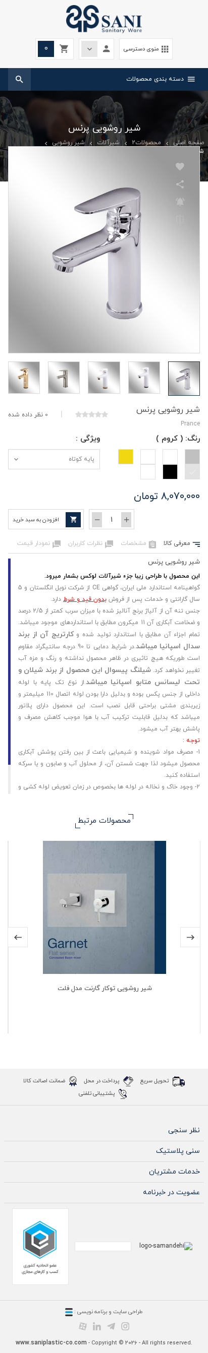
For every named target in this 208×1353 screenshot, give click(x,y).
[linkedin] (96, 1325)
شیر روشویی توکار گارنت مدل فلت (105, 988)
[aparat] (82, 1325)
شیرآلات (108, 143)
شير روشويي (68, 143)
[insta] (125, 1325)
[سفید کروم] (147, 456)
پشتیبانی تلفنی (97, 1093)
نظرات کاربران (90, 544)
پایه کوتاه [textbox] (81, 459)
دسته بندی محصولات (160, 79)
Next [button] (190, 937)
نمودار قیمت (39, 544)
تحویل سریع (155, 1080)
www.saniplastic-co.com (51, 1343)
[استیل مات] (192, 456)
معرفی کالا (182, 544)
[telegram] (111, 1325)
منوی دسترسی (146, 49)
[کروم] (192, 471)
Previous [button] (18, 937)
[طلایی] (125, 456)
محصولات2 (146, 143)
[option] (104, 937)
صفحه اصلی (188, 143)
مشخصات (138, 544)
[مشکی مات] (147, 471)
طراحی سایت (128, 1312)
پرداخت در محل (102, 1080)
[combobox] (54, 459)
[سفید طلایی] (170, 456)
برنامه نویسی (91, 1312)
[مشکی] (170, 471)
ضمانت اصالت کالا (45, 1080)
